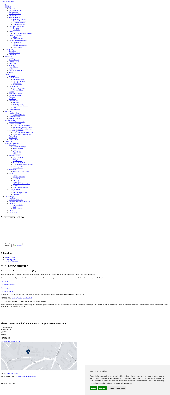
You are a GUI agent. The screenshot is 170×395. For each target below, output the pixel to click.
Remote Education (14, 109)
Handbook (12, 65)
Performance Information (16, 26)
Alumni (11, 72)
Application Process (19, 115)
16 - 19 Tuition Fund (19, 162)
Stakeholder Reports (19, 24)
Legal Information (12, 373)
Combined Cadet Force (16, 200)
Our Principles (13, 12)
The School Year (14, 86)
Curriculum (12, 51)
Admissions (8, 111)
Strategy (15, 175)
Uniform (11, 92)
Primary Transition (14, 116)
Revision (15, 191)
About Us (8, 7)
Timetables (16, 194)
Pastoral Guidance (14, 53)
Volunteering (13, 138)
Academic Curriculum (11, 143)
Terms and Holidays (19, 88)
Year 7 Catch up (18, 157)
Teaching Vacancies (15, 123)
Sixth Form (8, 56)
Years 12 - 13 (17, 154)
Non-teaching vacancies (16, 131)
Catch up (15, 159)
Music (14, 207)
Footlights (12, 203)
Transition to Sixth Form (16, 70)
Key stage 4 (16, 28)
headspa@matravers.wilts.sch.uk (22, 298)
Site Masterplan (17, 42)
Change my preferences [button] (117, 388)
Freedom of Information (20, 46)
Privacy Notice (17, 47)
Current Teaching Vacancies (21, 125)
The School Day (18, 90)
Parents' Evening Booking (21, 106)
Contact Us (8, 141)
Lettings (15, 44)
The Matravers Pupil (15, 14)
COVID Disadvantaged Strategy (23, 164)
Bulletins (15, 185)
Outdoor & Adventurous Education (19, 201)
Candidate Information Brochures (23, 127)
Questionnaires (17, 84)
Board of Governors (15, 17)
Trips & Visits (13, 212)
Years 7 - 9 (16, 150)
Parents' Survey (17, 182)
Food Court (12, 99)
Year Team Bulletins (19, 81)
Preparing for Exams (15, 189)
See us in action (13, 139)
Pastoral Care (9, 49)
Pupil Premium (17, 161)
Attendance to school (15, 93)
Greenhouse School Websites (27, 376)
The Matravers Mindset (16, 10)
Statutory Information (15, 35)
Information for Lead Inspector (22, 33)
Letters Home (17, 83)
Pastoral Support (14, 67)
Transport (12, 97)
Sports (11, 210)
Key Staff (12, 76)
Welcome (11, 58)
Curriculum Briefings (19, 146)
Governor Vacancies (19, 23)
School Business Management (18, 40)
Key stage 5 (16, 30)
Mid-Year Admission (15, 118)
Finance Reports (18, 38)
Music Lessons (17, 208)
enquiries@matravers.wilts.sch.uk (11, 341)
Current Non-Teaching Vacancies (23, 132)
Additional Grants (14, 155)
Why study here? (14, 60)
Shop (14, 108)
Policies (15, 37)
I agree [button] (93, 388)
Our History (12, 15)
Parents (7, 74)
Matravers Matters (18, 79)
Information (16, 180)
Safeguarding (13, 54)
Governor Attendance (19, 21)
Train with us (13, 136)
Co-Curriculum (9, 196)
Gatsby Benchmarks (19, 177)
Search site (4, 383)
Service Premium (18, 166)
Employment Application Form (22, 129)
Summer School (18, 168)
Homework (12, 169)
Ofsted (11, 31)
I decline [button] (102, 388)
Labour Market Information (21, 184)
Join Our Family (10, 120)
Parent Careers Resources (20, 187)
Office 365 (16, 102)
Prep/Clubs (12, 198)
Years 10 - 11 (17, 152)
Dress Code (12, 63)
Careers (11, 173)
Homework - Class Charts (21, 171)
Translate (19, 246)
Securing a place (14, 61)
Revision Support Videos (20, 193)
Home (7, 5)
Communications (14, 77)
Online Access (13, 100)
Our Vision (12, 8)
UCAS (11, 69)
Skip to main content (7, 1)
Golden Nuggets (18, 148)
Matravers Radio (18, 205)
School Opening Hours (16, 95)
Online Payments (18, 104)
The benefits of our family (17, 122)
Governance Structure (19, 19)
